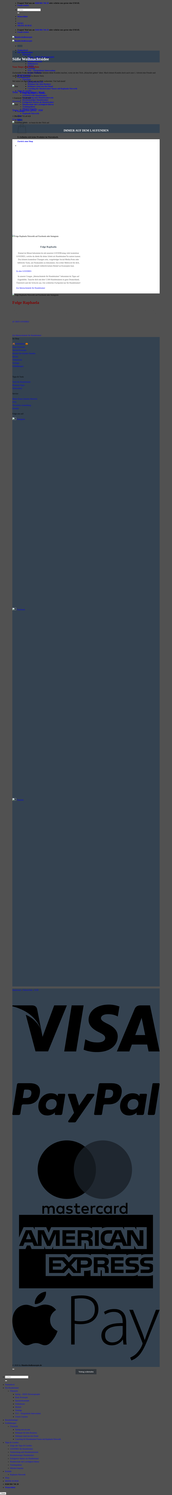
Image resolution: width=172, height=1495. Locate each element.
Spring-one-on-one (22, 1429)
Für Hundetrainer (25, 52)
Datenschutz (27, 990)
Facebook (21, 609)
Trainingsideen (28, 107)
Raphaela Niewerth (30, 113)
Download (16, 101)
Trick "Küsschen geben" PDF (27, 110)
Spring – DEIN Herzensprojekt (27, 1394)
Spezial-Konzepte (19, 350)
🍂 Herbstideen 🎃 (20, 344)
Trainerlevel (22, 50)
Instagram (21, 419)
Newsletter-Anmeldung (21, 405)
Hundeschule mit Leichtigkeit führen (38, 104)
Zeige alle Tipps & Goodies (21, 1446)
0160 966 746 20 (42, 3)
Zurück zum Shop (25, 141)
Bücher (15, 357)
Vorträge (15, 363)
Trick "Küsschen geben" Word (28, 92)
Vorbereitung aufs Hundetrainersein (37, 98)
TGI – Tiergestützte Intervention (41, 70)
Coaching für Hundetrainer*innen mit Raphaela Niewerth (52, 89)
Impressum (16, 990)
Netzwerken (17, 388)
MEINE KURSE (24, 25)
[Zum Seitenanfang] (13, 1369)
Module (18, 1407)
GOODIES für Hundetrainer (34, 95)
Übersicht (26, 55)
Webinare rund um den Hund (40, 86)
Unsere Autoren (21, 1417)
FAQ (14, 402)
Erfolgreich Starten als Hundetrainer (38, 102)
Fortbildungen (18, 366)
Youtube (20, 800)
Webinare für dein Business (39, 84)
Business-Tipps (18, 385)
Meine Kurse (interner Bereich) (24, 399)
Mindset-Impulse (16, 1468)
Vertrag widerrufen (86, 1372)
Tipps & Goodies (12, 1442)
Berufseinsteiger (11, 1420)
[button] (19, 46)
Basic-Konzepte (18, 347)
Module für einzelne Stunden (23, 353)
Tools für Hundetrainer (21, 382)
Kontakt (15, 408)
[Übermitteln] (6, 1380)
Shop (7, 1478)
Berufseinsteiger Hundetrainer (35, 100)
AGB (36, 990)
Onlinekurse (32, 64)
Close (3, 1493)
